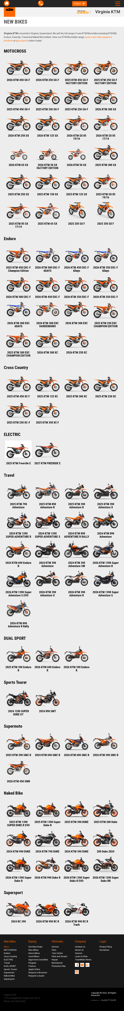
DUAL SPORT (10, 966)
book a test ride (93, 37)
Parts (54, 950)
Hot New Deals (35, 946)
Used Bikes (33, 956)
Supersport (9, 979)
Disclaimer (104, 950)
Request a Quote (36, 975)
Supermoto (9, 972)
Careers (78, 953)
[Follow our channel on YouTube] (83, 965)
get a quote (22, 40)
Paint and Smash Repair (59, 958)
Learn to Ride (81, 956)
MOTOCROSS (10, 950)
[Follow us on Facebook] (77, 965)
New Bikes (33, 950)
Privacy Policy (105, 946)
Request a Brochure (37, 972)
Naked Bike (9, 975)
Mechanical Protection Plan (59, 964)
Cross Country (10, 956)
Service (55, 946)
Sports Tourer (10, 969)
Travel (7, 962)
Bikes (6, 946)
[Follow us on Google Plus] (88, 965)
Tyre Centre (57, 953)
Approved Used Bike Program (38, 961)
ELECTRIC (8, 959)
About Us (79, 950)
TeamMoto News (83, 959)
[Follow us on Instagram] (77, 972)
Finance (32, 966)
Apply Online (34, 969)
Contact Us (80, 946)
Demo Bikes (34, 953)
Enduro (7, 953)
